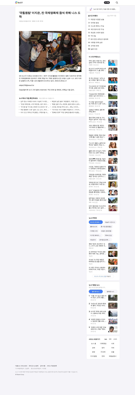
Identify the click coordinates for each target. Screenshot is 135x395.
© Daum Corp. (19, 374)
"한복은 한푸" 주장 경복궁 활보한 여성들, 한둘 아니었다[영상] (66, 112)
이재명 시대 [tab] (94, 231)
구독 (107, 2)
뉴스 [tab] (106, 339)
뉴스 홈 (93, 343)
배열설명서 (112, 356)
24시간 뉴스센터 (33, 366)
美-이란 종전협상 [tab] (106, 226)
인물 (112, 352)
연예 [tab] (110, 339)
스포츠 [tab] (115, 339)
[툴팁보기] (117, 16)
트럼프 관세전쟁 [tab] (106, 231)
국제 (112, 348)
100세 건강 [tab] (108, 235)
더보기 (102, 276)
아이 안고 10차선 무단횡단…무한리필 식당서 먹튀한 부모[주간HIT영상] (35, 112)
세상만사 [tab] (93, 240)
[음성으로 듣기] (68, 26)
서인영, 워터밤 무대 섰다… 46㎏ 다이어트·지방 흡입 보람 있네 (66, 107)
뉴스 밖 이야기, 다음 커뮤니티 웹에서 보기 (106, 9)
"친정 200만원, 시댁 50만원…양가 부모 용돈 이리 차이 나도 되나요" (35, 104)
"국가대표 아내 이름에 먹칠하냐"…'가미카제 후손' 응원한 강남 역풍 (66, 110)
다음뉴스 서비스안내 (21, 366)
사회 (112, 343)
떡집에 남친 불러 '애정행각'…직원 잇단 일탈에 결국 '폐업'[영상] (66, 101)
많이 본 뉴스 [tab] (95, 291)
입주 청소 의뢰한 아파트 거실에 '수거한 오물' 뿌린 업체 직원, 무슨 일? (35, 101)
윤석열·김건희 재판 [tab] (105, 240)
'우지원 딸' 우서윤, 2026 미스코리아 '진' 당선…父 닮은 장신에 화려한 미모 (35, 107)
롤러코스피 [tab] (93, 226)
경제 (93, 348)
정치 (103, 348)
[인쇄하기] (79, 26)
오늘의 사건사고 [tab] (110, 222)
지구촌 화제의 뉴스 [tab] (96, 235)
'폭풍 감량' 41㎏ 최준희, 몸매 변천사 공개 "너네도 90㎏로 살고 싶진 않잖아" (66, 104)
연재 (103, 356)
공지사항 (42, 366)
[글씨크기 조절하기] (76, 26)
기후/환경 (103, 343)
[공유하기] (113, 2)
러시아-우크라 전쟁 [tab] (96, 222)
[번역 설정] (72, 26)
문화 (93, 352)
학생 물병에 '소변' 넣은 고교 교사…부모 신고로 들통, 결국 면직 (35, 110)
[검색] (117, 2)
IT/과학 (103, 352)
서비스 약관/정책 (52, 366)
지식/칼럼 (93, 356)
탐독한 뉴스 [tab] (110, 291)
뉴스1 (20, 2)
